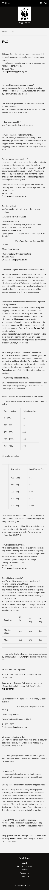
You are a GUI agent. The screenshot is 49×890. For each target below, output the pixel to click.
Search (24, 863)
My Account (19, 319)
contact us (15, 66)
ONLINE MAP (15, 230)
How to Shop (23, 125)
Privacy (24, 870)
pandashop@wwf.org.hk (17, 72)
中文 (21, 23)
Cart (45, 3)
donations (14, 838)
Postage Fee (24, 873)
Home (4, 31)
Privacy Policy (39, 328)
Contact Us (24, 876)
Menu (7, 3)
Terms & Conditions (24, 866)
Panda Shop (25, 885)
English (27, 23)
